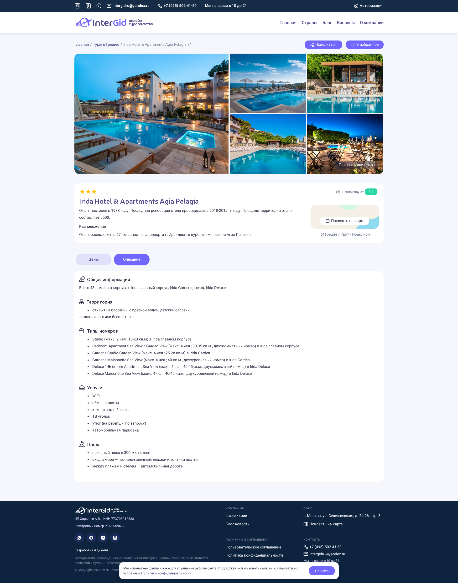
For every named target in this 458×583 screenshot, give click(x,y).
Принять (322, 571)
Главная (288, 22)
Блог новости (238, 524)
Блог (327, 22)
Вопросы (346, 22)
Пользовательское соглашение (253, 547)
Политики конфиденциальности (166, 573)
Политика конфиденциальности (254, 555)
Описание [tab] (132, 259)
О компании (372, 22)
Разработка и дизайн (91, 550)
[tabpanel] (229, 376)
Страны (309, 22)
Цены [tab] (93, 259)
